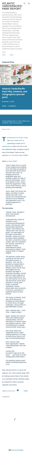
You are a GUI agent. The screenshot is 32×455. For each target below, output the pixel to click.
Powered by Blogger (17, 450)
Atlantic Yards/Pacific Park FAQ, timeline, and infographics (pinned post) (14, 93)
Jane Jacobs (11, 391)
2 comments (12, 106)
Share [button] (4, 106)
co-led (12, 155)
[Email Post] (18, 391)
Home (4, 55)
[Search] (24, 3)
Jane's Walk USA (16, 140)
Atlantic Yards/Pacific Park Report (12, 6)
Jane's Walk (12, 161)
